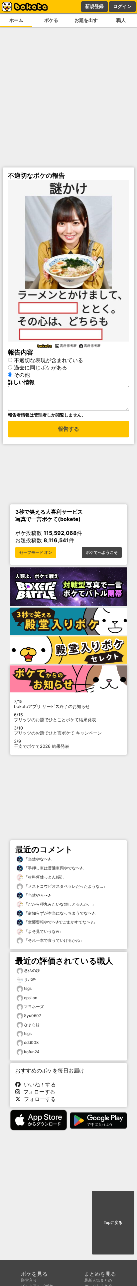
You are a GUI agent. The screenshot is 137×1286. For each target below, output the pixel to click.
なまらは (32, 1024)
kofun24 (32, 1051)
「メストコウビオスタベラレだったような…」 (65, 886)
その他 (22, 374)
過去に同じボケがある (40, 367)
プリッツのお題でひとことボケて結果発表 (55, 717)
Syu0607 (32, 1015)
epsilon (30, 997)
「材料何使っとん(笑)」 (45, 876)
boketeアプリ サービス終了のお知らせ (52, 704)
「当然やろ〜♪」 (39, 895)
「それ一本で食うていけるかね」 (53, 940)
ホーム (16, 20)
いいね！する (38, 1084)
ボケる (51, 20)
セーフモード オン (35, 552)
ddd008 (31, 1042)
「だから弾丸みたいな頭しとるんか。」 (59, 904)
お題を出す (86, 20)
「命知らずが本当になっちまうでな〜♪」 (60, 913)
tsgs (28, 988)
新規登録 (94, 6)
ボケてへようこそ (102, 552)
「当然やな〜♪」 (39, 859)
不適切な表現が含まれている (48, 360)
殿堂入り (29, 1280)
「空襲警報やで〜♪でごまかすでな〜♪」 (60, 922)
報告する (68, 429)
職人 (121, 20)
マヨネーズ (34, 1006)
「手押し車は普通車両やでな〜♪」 (54, 868)
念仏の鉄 (32, 970)
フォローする (37, 1091)
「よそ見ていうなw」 (43, 931)
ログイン (122, 6)
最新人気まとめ (98, 1280)
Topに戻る (113, 1222)
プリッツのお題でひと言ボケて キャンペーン (58, 731)
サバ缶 (30, 979)
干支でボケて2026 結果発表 (41, 744)
